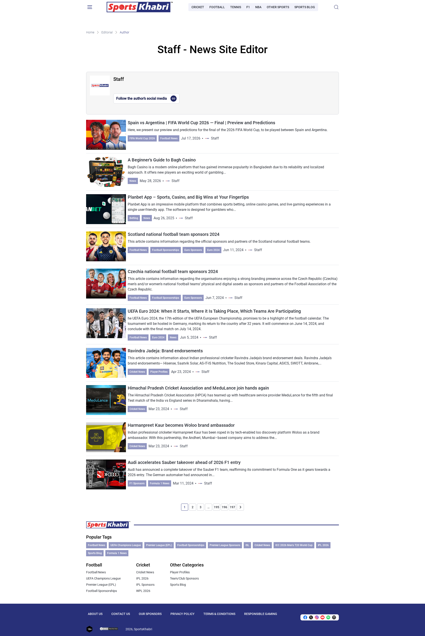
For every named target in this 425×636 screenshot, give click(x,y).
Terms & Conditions (219, 614)
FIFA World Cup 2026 (142, 138)
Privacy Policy (182, 614)
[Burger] (89, 7)
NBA (258, 7)
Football (217, 7)
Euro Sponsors (193, 250)
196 (224, 507)
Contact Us (120, 614)
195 (216, 507)
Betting (133, 218)
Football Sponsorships (165, 250)
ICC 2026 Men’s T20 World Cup (294, 545)
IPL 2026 (323, 545)
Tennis (235, 7)
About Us (95, 614)
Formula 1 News (159, 483)
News (132, 180)
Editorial (107, 32)
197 (232, 507)
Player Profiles (159, 371)
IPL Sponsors (145, 584)
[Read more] (212, 173)
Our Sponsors (150, 614)
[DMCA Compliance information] (109, 629)
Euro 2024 (213, 250)
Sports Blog (304, 7)
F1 (248, 7)
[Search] (336, 7)
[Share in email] (334, 617)
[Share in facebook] (305, 617)
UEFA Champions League (125, 545)
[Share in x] (311, 617)
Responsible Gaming (260, 614)
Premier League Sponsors (225, 545)
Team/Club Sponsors (184, 578)
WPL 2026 (143, 591)
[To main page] (139, 7)
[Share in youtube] (323, 617)
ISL (247, 545)
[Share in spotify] (328, 617)
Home (90, 32)
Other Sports (278, 7)
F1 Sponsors (137, 483)
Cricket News (137, 371)
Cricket (197, 7)
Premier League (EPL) (159, 545)
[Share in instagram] (317, 617)
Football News (169, 138)
